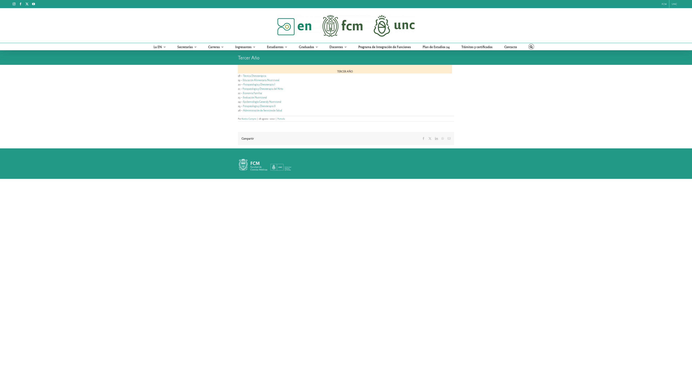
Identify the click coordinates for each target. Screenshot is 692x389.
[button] (531, 46)
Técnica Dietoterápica (254, 75)
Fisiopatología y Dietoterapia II (259, 106)
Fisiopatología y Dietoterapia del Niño (263, 88)
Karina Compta (249, 118)
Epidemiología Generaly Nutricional (262, 101)
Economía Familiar (252, 93)
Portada (281, 118)
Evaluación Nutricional (255, 97)
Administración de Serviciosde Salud (262, 110)
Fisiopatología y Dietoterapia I (259, 84)
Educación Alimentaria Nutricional (261, 80)
